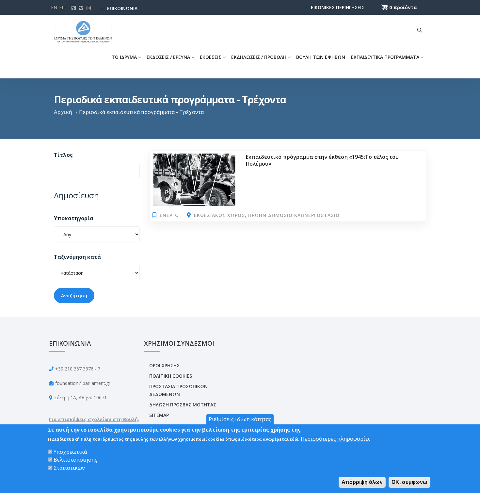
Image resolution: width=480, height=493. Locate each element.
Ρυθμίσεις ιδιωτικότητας (240, 419)
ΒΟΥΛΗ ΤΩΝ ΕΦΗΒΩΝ (320, 57)
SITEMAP (159, 415)
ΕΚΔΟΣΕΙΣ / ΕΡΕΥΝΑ (168, 57)
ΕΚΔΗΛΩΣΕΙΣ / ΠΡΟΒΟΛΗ (258, 57)
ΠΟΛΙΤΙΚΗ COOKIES (170, 376)
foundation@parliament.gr (82, 383)
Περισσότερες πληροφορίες (336, 438)
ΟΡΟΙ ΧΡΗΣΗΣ (164, 365)
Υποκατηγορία (73, 218)
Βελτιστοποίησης (75, 459)
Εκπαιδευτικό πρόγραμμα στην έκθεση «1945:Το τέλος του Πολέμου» (322, 160)
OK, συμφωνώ (409, 482)
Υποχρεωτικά (70, 451)
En (54, 7)
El (61, 7)
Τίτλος (63, 154)
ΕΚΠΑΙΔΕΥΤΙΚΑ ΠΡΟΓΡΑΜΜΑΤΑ (385, 57)
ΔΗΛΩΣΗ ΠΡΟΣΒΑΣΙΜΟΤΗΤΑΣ (182, 405)
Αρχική (63, 112)
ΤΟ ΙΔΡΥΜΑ (124, 57)
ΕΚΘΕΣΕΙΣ (210, 57)
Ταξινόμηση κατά (77, 256)
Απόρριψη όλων (362, 482)
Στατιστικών (69, 467)
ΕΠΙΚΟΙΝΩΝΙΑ (122, 8)
